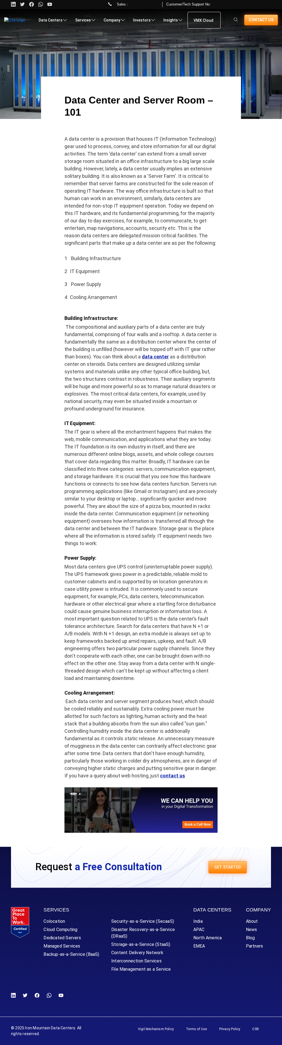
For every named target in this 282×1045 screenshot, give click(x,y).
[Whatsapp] (40, 4)
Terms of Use (196, 1029)
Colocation (54, 921)
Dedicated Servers (62, 937)
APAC (199, 929)
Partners (254, 946)
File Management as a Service (141, 969)
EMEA (199, 946)
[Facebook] (37, 995)
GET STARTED (227, 867)
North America (207, 937)
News (251, 929)
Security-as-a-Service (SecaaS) (142, 921)
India (198, 921)
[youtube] (49, 4)
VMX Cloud (203, 20)
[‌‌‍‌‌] (235, 20)
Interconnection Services (136, 961)
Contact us (261, 20)
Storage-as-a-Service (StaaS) (140, 944)
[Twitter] (22, 4)
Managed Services (62, 946)
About (252, 921)
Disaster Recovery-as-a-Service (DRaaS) (143, 933)
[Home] (14, 20)
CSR (255, 1029)
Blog (250, 937)
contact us (172, 776)
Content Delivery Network (137, 952)
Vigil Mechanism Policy (156, 1029)
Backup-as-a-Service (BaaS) (71, 954)
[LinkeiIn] (14, 995)
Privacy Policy (229, 1029)
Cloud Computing (60, 929)
